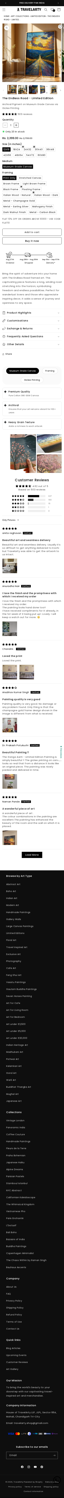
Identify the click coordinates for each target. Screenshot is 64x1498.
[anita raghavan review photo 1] (9, 565)
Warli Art (11, 1080)
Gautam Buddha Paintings (21, 989)
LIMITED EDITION (38, 16)
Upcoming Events (16, 1355)
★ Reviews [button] (61, 752)
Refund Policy (14, 1314)
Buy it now (32, 241)
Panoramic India (15, 1127)
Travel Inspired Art (16, 947)
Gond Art (11, 1073)
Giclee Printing (32, 380)
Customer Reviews (17, 1362)
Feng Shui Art (14, 975)
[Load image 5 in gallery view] (54, 89)
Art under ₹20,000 (16, 1038)
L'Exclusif (11, 1225)
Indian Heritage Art (17, 1045)
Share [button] (8, 354)
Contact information (33, 1491)
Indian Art (11, 898)
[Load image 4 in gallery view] (43, 89)
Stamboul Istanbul (16, 1183)
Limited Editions (15, 933)
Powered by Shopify (33, 1482)
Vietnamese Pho (15, 1211)
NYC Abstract (14, 1190)
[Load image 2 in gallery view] (22, 89)
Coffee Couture (15, 1134)
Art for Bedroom (15, 1017)
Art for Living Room (17, 1010)
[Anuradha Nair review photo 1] (9, 628)
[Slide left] (3, 90)
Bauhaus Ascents (16, 1267)
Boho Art (11, 891)
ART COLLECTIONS (20, 16)
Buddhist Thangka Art (18, 1086)
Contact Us (12, 1328)
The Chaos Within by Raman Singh (26, 1260)
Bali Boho (11, 1232)
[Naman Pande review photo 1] (9, 837)
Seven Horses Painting (19, 996)
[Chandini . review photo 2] (26, 672)
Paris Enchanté (14, 1218)
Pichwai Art (12, 1059)
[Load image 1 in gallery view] (12, 89)
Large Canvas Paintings (19, 926)
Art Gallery (12, 1369)
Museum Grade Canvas (22, 370)
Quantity (8, 119)
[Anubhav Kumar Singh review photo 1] (9, 725)
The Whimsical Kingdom (20, 1204)
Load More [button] (32, 855)
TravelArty (18, 1482)
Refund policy (52, 1482)
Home (7, 16)
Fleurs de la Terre (16, 1148)
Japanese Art (14, 1101)
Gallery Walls (13, 919)
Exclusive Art (13, 954)
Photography (13, 961)
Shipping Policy (15, 1307)
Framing (49, 370)
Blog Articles (13, 1348)
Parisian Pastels (15, 1176)
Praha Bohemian (15, 1155)
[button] (3, 9)
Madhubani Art (14, 1052)
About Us (11, 1286)
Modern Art (12, 905)
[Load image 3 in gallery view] (33, 89)
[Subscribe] (54, 1455)
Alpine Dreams (14, 1169)
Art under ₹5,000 (16, 1031)
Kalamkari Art (14, 1066)
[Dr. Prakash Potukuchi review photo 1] (9, 781)
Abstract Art (13, 884)
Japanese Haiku (15, 1162)
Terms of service (33, 1486)
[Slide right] (60, 90)
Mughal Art (12, 1094)
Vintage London (15, 1120)
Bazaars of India (15, 1239)
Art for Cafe (13, 1003)
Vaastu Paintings (16, 982)
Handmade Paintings (18, 912)
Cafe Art (11, 968)
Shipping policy (51, 1486)
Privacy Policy (14, 1300)
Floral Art (11, 940)
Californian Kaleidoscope (20, 1197)
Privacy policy (15, 1486)
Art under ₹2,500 (16, 1024)
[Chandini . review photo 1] (9, 672)
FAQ (8, 1293)
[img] (9, 528)
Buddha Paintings (16, 1246)
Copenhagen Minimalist (20, 1253)
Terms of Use (14, 1321)
